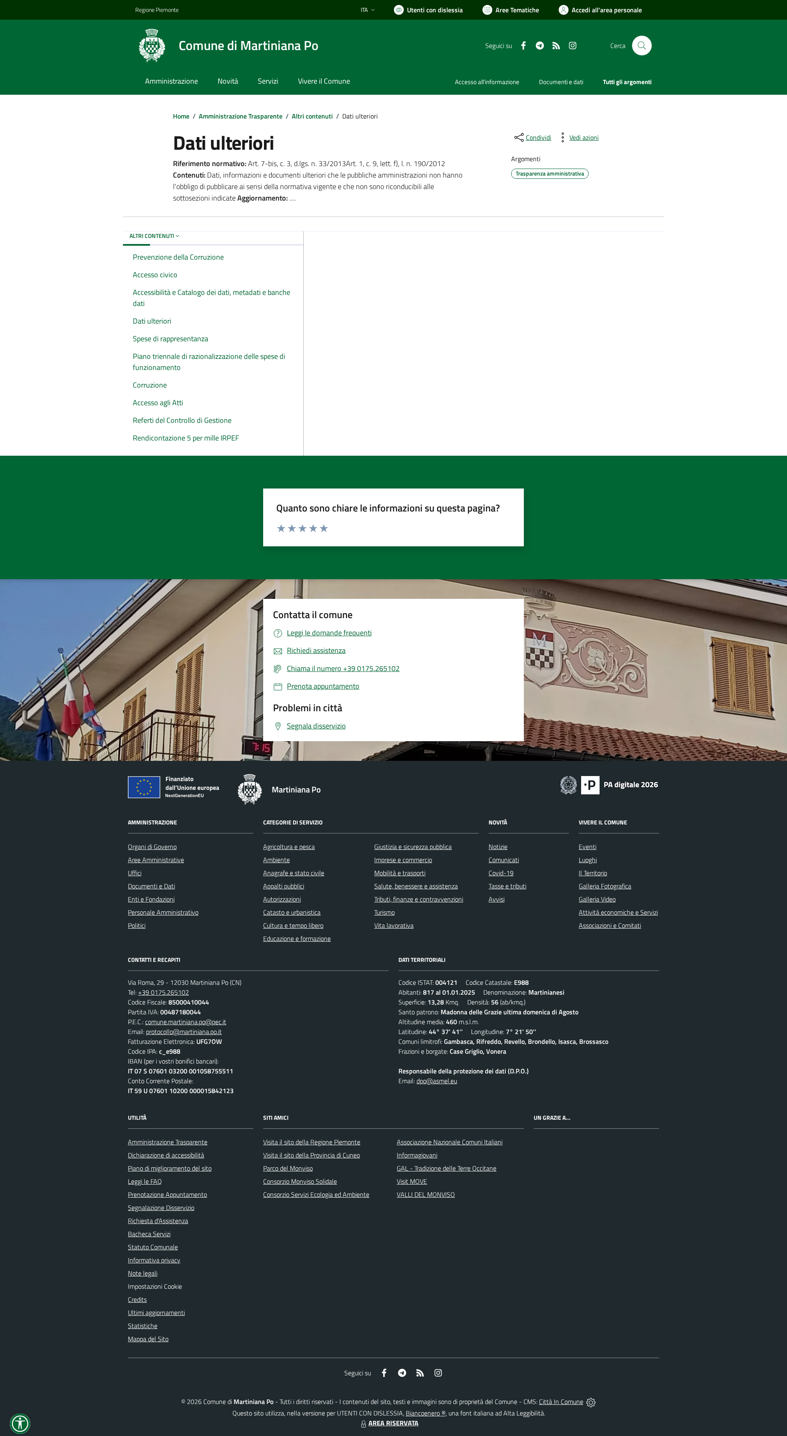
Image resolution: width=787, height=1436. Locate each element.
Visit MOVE (412, 1181)
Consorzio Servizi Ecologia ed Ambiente (316, 1194)
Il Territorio (593, 873)
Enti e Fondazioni (151, 899)
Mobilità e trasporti (399, 873)
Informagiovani (417, 1155)
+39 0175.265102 (163, 992)
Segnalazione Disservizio (161, 1207)
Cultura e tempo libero (293, 925)
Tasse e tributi (507, 886)
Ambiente (276, 860)
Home (181, 116)
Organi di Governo (152, 847)
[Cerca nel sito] (642, 45)
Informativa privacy (154, 1260)
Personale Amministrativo (163, 912)
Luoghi (588, 860)
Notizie (498, 847)
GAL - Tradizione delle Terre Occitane (446, 1168)
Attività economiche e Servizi (618, 912)
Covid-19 (501, 873)
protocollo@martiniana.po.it (184, 1031)
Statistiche (142, 1326)
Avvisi (497, 899)
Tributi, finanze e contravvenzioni (418, 899)
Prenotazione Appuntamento (167, 1194)
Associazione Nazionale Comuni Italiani (450, 1142)
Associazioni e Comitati (610, 925)
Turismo (384, 912)
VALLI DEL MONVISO (426, 1194)
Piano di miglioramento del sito (170, 1168)
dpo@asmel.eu (436, 1081)
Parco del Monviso (288, 1168)
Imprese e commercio (403, 860)
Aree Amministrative (156, 860)
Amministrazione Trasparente (240, 116)
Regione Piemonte (157, 9)
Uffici (134, 873)
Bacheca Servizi (149, 1234)
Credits (137, 1299)
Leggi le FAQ (145, 1181)
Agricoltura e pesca (289, 847)
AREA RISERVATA (393, 1423)
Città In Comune (561, 1401)
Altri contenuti (312, 116)
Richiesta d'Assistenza (158, 1221)
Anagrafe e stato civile (293, 873)
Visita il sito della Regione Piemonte (311, 1142)
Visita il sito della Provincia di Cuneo (311, 1155)
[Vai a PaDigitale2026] (609, 784)
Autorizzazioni (282, 899)
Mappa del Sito (148, 1339)
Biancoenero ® (426, 1413)
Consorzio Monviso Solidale (300, 1181)
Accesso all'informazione (487, 82)
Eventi (587, 847)
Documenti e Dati (151, 886)
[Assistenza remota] (590, 1401)
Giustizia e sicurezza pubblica (413, 847)
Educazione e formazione (297, 938)
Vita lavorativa (394, 925)
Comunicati (504, 860)
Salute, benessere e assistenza (416, 886)
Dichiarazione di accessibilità (166, 1155)
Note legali (142, 1273)
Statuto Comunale (153, 1247)
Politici (137, 925)
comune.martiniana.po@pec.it (185, 1022)
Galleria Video (597, 899)
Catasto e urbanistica (292, 912)
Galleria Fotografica (605, 886)
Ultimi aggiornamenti (156, 1312)
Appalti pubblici (283, 886)
